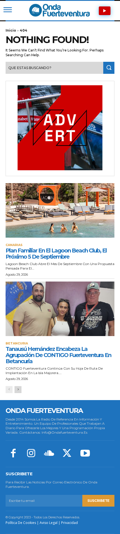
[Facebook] (13, 453)
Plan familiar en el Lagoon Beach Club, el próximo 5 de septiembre (56, 253)
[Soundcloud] (49, 453)
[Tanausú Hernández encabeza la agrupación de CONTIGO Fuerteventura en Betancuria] (60, 309)
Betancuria (17, 343)
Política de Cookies (21, 522)
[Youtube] (85, 453)
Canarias (14, 245)
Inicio (11, 30)
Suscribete (98, 500)
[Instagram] (31, 453)
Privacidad (69, 522)
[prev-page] (9, 389)
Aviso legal (48, 522)
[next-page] (18, 389)
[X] (67, 453)
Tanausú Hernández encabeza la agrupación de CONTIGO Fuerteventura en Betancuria (58, 355)
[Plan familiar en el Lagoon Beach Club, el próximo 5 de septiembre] (60, 210)
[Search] (108, 68)
